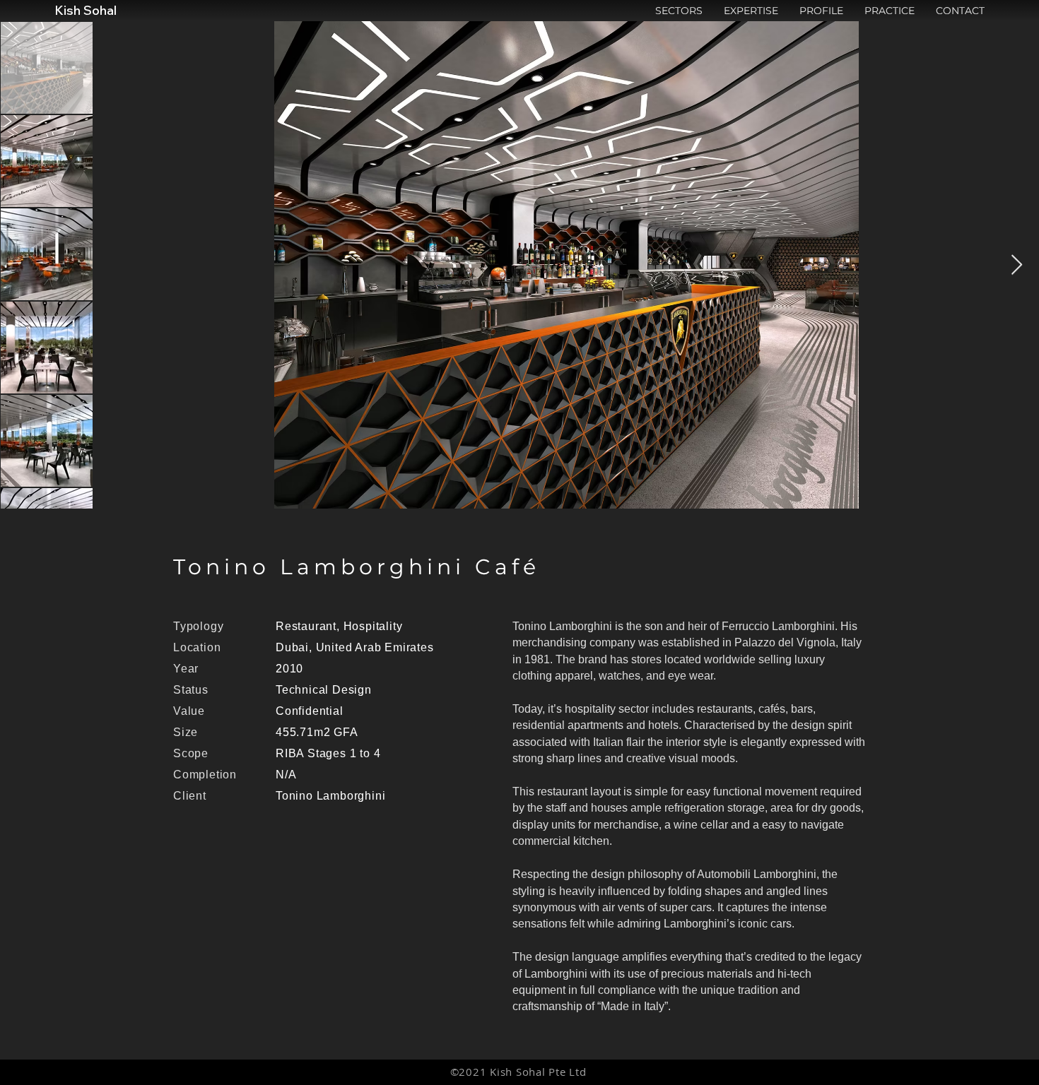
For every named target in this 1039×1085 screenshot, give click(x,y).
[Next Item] (1016, 265)
